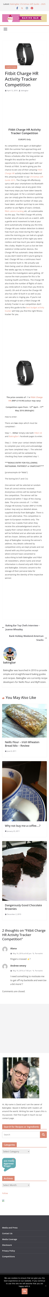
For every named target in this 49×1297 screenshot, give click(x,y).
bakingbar (24, 90)
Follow (5, 1193)
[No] (45, 1285)
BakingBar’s (14, 436)
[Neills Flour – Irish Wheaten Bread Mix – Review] (24, 705)
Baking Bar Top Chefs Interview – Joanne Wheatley (22, 627)
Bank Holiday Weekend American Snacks (26, 637)
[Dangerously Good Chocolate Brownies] (24, 842)
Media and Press (10, 1227)
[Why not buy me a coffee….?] (24, 763)
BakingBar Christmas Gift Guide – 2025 (27, 4)
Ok (24, 1291)
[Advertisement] (24, 111)
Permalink (39, 953)
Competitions (11, 67)
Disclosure (7, 1245)
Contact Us (7, 1233)
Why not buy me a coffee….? (22, 826)
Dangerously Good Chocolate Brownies (23, 907)
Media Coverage (9, 1239)
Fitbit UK (38, 433)
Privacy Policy (8, 1250)
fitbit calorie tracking (14, 211)
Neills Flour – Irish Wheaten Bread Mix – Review (22, 743)
